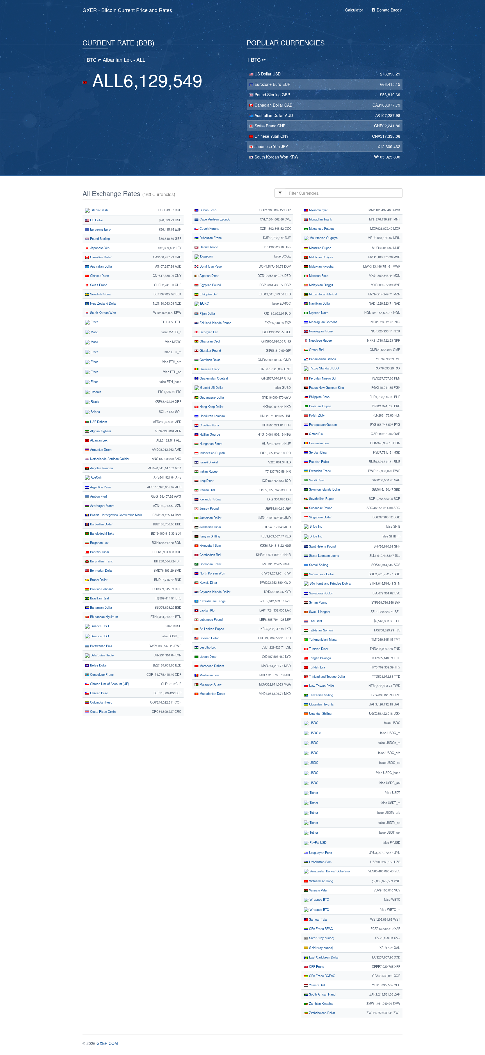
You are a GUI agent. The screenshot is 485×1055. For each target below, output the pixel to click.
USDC (313, 722)
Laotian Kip (206, 610)
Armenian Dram (100, 449)
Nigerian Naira (318, 312)
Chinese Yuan (266, 136)
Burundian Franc (101, 561)
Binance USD (99, 626)
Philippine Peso (319, 396)
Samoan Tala (317, 919)
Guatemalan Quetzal (213, 378)
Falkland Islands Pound (215, 322)
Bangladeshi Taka (101, 533)
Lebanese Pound (211, 619)
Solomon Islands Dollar (324, 489)
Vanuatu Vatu (317, 890)
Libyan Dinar (208, 656)
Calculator (354, 10)
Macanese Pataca (321, 228)
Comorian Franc (210, 564)
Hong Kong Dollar (211, 406)
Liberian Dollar (209, 638)
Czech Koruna (209, 228)
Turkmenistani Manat (322, 639)
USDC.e (315, 732)
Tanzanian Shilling (320, 695)
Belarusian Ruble (102, 655)
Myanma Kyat (318, 210)
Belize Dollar (98, 665)
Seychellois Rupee (321, 498)
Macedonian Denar (212, 693)
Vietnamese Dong (320, 881)
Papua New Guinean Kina (326, 387)
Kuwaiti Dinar (208, 582)
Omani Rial (316, 349)
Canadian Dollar (268, 105)
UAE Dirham (98, 421)
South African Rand (321, 994)
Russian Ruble (318, 461)
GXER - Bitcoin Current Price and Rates (127, 9)
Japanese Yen (267, 146)
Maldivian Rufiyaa (320, 257)
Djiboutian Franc (210, 237)
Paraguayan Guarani (322, 424)
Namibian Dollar (319, 303)
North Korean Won (212, 573)
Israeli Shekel (208, 462)
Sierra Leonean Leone (323, 555)
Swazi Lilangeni (319, 611)
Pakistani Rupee (319, 406)
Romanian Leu (318, 443)
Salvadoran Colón (320, 593)
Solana (95, 411)
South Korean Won (271, 157)
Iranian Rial (207, 490)
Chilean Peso (98, 693)
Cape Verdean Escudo (214, 219)
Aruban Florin (98, 496)
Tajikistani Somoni (320, 630)
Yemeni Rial (316, 985)
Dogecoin (206, 256)
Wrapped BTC (319, 899)
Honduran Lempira (212, 415)
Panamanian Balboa (322, 359)
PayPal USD (317, 842)
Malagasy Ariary (210, 684)
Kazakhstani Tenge (212, 601)
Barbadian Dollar (101, 524)
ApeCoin (96, 477)
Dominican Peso (210, 266)
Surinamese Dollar (321, 574)
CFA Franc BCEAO (321, 975)
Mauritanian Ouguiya (323, 237)
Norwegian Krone (320, 331)
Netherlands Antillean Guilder (109, 458)
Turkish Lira (316, 667)
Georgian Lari (208, 332)
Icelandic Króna (210, 499)
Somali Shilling (318, 564)
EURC (204, 303)
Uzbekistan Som (319, 861)
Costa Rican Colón (102, 711)
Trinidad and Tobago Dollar (326, 676)
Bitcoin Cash (99, 210)
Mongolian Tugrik (320, 219)
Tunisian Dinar (318, 648)
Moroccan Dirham (211, 665)
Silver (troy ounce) (321, 938)
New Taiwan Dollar (321, 685)
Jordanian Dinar (210, 527)
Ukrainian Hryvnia (320, 704)
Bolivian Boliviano (101, 589)
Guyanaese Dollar (211, 397)
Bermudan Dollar (101, 570)
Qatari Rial (315, 433)
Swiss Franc (265, 125)
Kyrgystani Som (210, 545)
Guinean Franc (209, 369)
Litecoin (95, 391)
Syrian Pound (317, 602)
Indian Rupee (208, 471)
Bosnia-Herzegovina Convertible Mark (115, 514)
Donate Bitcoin (389, 10)
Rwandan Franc (319, 470)
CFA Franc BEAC (320, 928)
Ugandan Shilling (319, 713)
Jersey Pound (209, 508)
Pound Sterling (267, 94)
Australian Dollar (269, 115)
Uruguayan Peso (320, 852)
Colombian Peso (100, 702)
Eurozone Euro (267, 84)
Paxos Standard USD (324, 368)
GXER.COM (107, 1043)
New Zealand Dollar (103, 303)
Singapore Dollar (319, 517)
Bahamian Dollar (100, 607)
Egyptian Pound (210, 284)
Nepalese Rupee (320, 340)
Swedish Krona (100, 294)
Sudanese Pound (320, 507)
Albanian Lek (98, 440)
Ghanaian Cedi (209, 341)
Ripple (94, 401)
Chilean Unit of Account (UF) (109, 683)
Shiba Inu (315, 526)
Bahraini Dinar (99, 552)
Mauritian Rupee (319, 247)
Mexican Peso (318, 275)
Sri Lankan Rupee (211, 628)
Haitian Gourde (209, 434)
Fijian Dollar (207, 313)
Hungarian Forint (210, 443)
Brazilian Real (99, 598)
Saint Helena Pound (322, 546)
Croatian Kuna (209, 425)
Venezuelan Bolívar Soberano (329, 871)
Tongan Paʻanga (319, 658)
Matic (94, 332)
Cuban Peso (207, 210)
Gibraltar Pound (210, 350)
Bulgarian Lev (99, 542)
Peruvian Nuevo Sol (322, 378)
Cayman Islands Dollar (214, 591)
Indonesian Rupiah (212, 452)
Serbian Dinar (318, 452)
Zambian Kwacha (320, 1003)
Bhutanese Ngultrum (103, 616)
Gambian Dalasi (210, 359)
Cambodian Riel (210, 554)
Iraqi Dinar (206, 480)
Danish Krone (208, 247)
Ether (94, 322)
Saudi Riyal (316, 480)
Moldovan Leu (209, 675)
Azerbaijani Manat (101, 505)
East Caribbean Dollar (323, 957)
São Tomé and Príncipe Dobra (330, 583)
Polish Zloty (316, 415)
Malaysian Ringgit (320, 284)
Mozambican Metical (322, 294)
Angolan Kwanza (101, 468)
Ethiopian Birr (208, 294)
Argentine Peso (100, 487)
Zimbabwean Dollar (321, 1012)
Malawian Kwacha (320, 266)
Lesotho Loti (207, 647)
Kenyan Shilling (209, 536)
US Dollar (263, 74)
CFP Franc (316, 966)
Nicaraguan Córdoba (322, 322)
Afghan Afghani (100, 431)
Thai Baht (315, 621)
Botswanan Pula (100, 645)
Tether (313, 792)
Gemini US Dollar (211, 387)
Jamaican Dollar (210, 517)
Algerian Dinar (209, 275)
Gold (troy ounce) (320, 947)
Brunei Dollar (98, 579)
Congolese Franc (101, 674)
